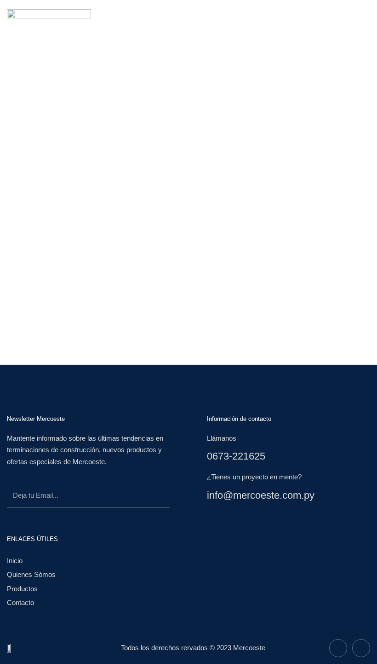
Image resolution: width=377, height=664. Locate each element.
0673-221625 (236, 456)
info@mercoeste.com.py (260, 495)
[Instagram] (361, 648)
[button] (244, 19)
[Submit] (153, 497)
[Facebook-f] (338, 648)
